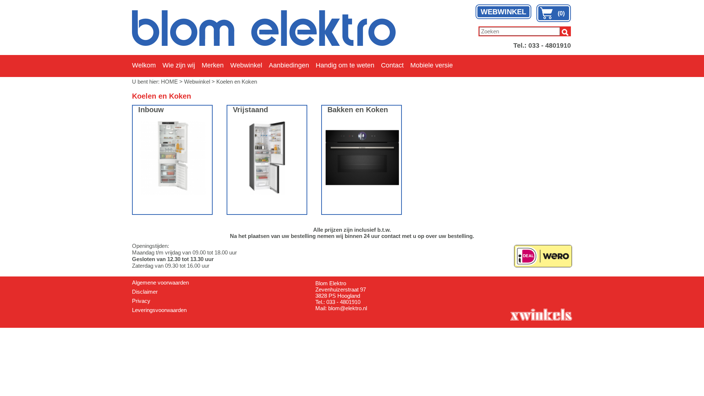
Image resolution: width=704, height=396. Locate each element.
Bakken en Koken (357, 110)
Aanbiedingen (289, 65)
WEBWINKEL (503, 12)
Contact (392, 65)
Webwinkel (246, 65)
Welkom (144, 65)
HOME (169, 81)
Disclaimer (145, 292)
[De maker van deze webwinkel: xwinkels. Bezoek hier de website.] (541, 314)
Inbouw (151, 110)
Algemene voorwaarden (160, 282)
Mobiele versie (431, 65)
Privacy (141, 301)
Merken (213, 65)
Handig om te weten (345, 65)
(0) (561, 13)
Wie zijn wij (178, 65)
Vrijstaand (250, 110)
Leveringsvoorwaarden (159, 310)
